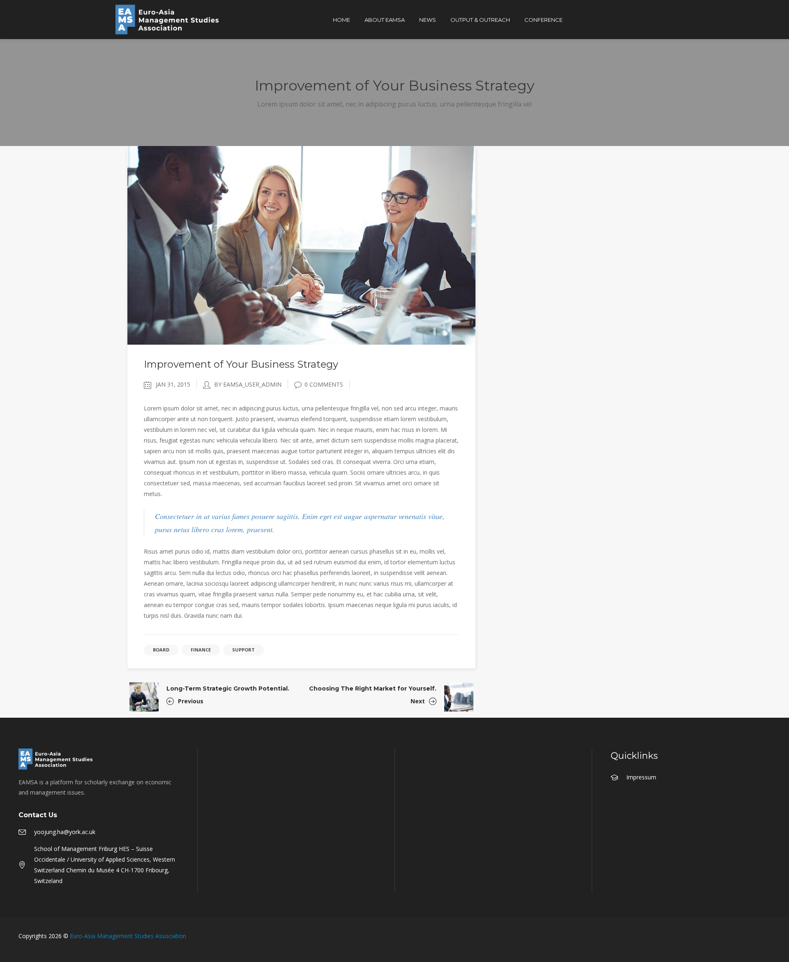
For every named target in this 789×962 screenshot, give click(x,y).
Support (243, 650)
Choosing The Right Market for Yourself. (372, 688)
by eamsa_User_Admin (247, 384)
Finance (201, 650)
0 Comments (324, 384)
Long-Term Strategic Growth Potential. (227, 688)
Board (161, 650)
